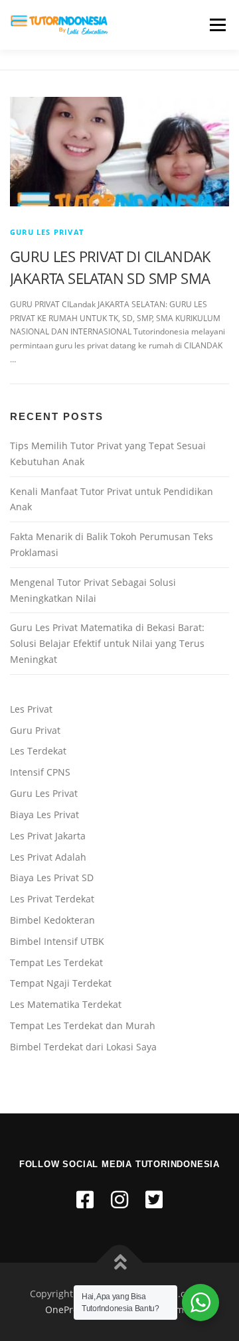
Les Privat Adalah (48, 857)
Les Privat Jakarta (48, 835)
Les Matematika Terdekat (65, 1004)
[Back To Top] (119, 1263)
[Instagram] (119, 1199)
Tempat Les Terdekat (56, 962)
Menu (216, 25)
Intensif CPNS (40, 772)
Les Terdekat (38, 750)
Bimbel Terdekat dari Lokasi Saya (83, 1046)
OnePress (66, 1309)
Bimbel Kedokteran (52, 920)
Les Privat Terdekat (52, 898)
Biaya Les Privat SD (52, 877)
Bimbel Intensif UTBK (57, 941)
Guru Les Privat (47, 232)
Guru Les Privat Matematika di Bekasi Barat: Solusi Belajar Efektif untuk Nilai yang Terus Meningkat (107, 643)
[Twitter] (154, 1199)
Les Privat (31, 709)
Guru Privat (35, 730)
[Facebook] (85, 1199)
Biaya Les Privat (44, 814)
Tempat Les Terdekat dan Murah (82, 1025)
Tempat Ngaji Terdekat (61, 983)
